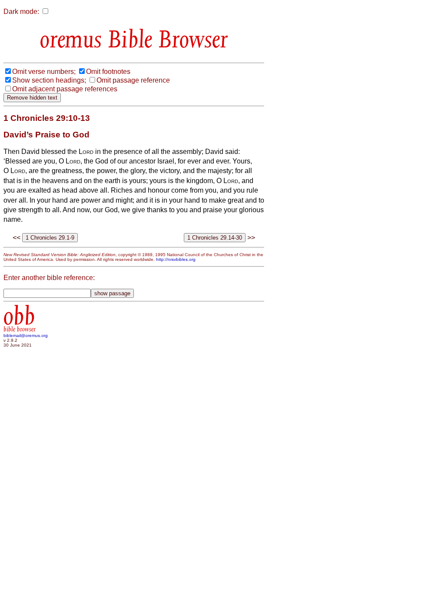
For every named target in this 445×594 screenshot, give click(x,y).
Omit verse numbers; (44, 71)
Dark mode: (21, 11)
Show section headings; (49, 80)
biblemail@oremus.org (25, 335)
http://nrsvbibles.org (176, 259)
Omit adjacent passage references (64, 89)
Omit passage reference (133, 80)
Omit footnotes (108, 71)
